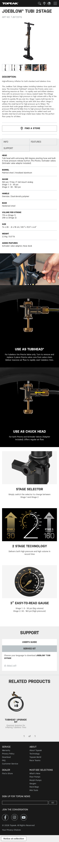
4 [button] (33, 284)
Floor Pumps (35, 777)
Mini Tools (34, 790)
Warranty (6, 750)
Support (8, 148)
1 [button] (25, 284)
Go (52, 803)
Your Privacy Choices (11, 830)
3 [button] (30, 284)
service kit (29, 648)
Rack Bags (34, 787)
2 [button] (28, 284)
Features (36, 141)
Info (6, 141)
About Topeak (36, 750)
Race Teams (35, 760)
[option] (29, 270)
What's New (35, 773)
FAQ (3, 760)
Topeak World (35, 757)
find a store (32, 128)
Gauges (33, 783)
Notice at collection (13, 838)
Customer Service (10, 764)
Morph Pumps (36, 780)
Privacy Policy (8, 754)
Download (6, 757)
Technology (35, 754)
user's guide (29, 642)
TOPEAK (10, 3)
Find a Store (7, 773)
